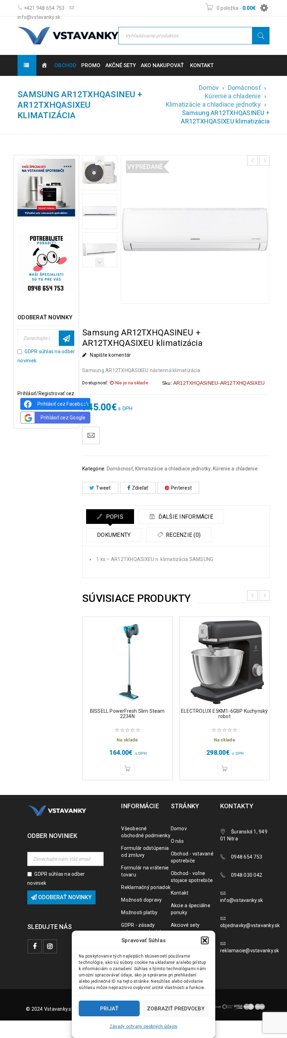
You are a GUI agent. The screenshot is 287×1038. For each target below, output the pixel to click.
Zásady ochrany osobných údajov (144, 1026)
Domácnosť (244, 87)
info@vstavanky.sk (241, 900)
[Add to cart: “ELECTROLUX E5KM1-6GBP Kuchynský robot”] (224, 768)
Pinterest (181, 488)
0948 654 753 (246, 857)
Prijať (109, 1008)
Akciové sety (185, 925)
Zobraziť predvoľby (175, 1008)
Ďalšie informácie (185, 516)
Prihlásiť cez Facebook (63, 404)
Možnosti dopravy (141, 900)
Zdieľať (140, 488)
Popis (113, 516)
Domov (209, 87)
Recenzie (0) (182, 535)
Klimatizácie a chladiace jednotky (213, 104)
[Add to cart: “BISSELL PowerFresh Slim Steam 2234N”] (127, 768)
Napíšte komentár (110, 355)
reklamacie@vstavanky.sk (249, 950)
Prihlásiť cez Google (63, 417)
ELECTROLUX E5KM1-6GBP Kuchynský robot (224, 713)
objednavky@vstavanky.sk (250, 925)
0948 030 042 (246, 875)
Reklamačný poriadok (145, 887)
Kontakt (180, 893)
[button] (204, 940)
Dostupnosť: (95, 382)
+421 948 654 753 (43, 8)
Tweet (103, 488)
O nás (177, 841)
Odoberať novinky (66, 338)
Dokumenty (114, 535)
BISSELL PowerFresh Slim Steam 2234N (127, 713)
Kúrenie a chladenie (233, 96)
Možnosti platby (139, 912)
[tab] (110, 516)
